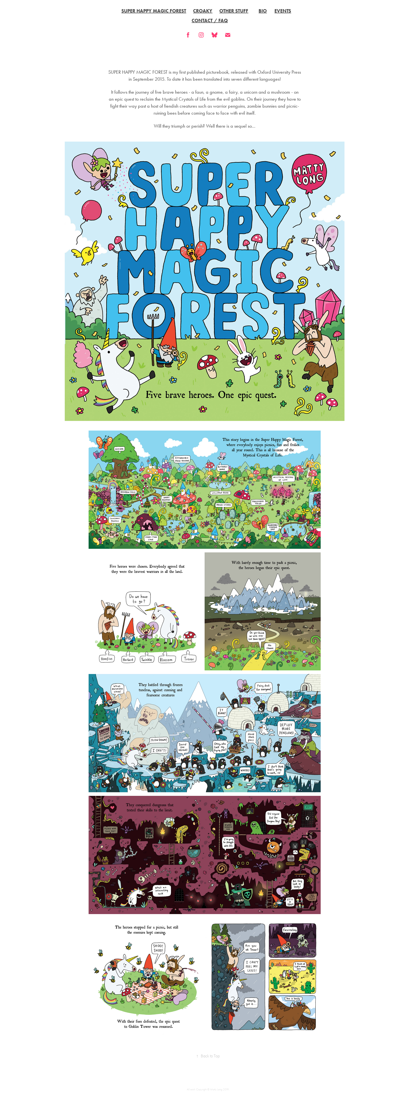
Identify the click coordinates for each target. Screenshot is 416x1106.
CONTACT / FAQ (210, 20)
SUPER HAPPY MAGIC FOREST (153, 11)
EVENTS (282, 11)
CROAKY (202, 11)
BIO (263, 11)
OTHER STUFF (233, 11)
